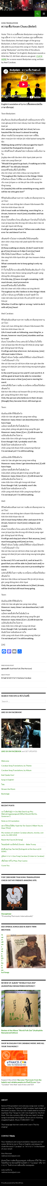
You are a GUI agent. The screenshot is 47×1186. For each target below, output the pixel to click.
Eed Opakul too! (7, 775)
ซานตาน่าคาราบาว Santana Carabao (16, 676)
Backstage (5, 794)
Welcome (5, 761)
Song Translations (9, 23)
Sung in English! (7, 780)
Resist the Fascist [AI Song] (12, 840)
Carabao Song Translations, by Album (16, 770)
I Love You (5, 865)
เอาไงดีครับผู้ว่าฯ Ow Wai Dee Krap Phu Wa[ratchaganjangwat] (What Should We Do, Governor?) (19, 813)
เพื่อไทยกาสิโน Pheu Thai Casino (14, 861)
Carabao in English (10, 13)
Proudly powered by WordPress (12, 1183)
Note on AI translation (10, 821)
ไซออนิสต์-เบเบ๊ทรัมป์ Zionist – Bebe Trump (18, 844)
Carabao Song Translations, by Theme (16, 766)
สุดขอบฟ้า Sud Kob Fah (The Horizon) (16, 667)
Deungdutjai (6, 914)
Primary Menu (44, 14)
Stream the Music (8, 789)
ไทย (2, 784)
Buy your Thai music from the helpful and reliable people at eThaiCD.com (21, 1081)
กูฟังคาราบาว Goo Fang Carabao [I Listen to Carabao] (22, 856)
